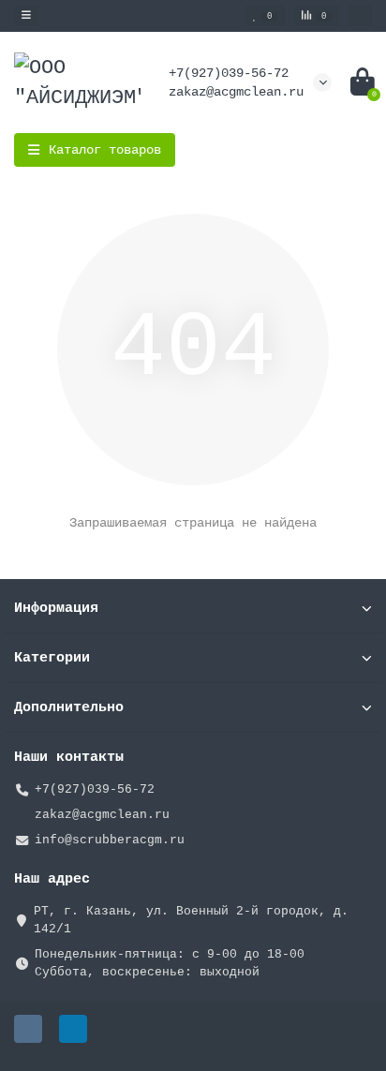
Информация (56, 608)
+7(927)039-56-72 (229, 73)
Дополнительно (69, 707)
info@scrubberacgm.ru (110, 840)
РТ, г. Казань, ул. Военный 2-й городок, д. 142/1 (191, 920)
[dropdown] (26, 16)
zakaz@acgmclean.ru (236, 91)
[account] (360, 16)
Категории (52, 657)
